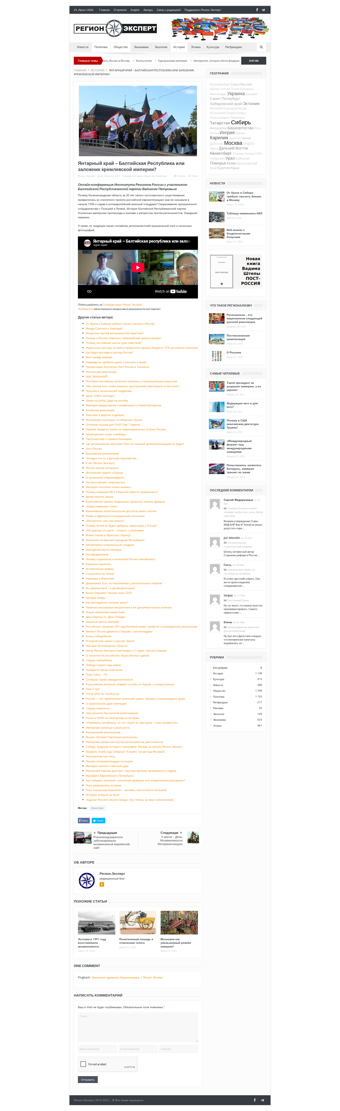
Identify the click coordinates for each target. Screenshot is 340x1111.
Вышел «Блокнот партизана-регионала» (112, 737)
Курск (214, 148)
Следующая (169, 833)
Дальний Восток (233, 148)
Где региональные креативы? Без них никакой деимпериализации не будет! (135, 444)
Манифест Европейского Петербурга (110, 775)
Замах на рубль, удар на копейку (107, 400)
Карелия (219, 137)
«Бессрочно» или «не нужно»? (105, 520)
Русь (257, 128)
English (135, 9)
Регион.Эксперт (86, 176)
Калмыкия (217, 158)
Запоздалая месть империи (104, 549)
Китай (242, 108)
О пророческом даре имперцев (106, 703)
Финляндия (218, 94)
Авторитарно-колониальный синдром (110, 545)
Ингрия (227, 132)
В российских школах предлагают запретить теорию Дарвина (125, 501)
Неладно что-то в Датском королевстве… (112, 458)
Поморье (218, 163)
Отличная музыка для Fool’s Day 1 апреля (113, 424)
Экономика (141, 47)
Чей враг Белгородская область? (107, 646)
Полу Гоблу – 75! (96, 674)
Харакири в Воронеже (100, 578)
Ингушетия (218, 128)
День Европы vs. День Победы (105, 617)
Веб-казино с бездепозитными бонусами (238, 233)
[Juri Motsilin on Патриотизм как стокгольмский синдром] (215, 542)
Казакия (251, 94)
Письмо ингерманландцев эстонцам (109, 761)
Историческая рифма (100, 569)
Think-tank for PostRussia (102, 694)
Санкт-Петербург (225, 98)
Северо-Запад (243, 153)
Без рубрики (220, 667)
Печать (181, 176)
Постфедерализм (97, 554)
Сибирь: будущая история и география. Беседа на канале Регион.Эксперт (134, 746)
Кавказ (240, 133)
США (258, 153)
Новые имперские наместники (105, 612)
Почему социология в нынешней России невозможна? (120, 559)
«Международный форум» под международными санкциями (239, 446)
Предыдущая (107, 833)
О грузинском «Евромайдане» (105, 477)
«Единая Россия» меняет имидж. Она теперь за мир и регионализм (129, 799)
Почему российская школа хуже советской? (114, 343)
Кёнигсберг (97, 808)
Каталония (217, 113)
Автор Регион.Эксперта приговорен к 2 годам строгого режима (126, 650)
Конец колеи (107, 60)
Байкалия (243, 158)
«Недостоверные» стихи (101, 506)
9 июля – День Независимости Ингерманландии (170, 840)
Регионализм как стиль (100, 756)
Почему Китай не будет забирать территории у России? (121, 525)
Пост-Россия (94, 448)
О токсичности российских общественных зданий (117, 655)
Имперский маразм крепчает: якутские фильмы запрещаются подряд (131, 771)
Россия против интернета (102, 468)
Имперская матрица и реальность (108, 727)
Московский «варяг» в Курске (104, 472)
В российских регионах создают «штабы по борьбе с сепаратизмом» (130, 684)
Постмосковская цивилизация (238, 337)
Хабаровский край (226, 103)
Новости (82, 47)
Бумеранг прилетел (98, 564)
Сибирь (241, 122)
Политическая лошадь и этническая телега (136, 941)
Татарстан (220, 123)
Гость (228, 565)
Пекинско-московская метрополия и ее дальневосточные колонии (128, 607)
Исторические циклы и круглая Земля (110, 641)
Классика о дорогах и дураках (105, 415)
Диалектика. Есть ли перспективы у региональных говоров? (124, 583)
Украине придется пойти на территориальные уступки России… (127, 429)
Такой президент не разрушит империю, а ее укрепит (244, 386)
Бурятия (223, 167)
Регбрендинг (233, 47)
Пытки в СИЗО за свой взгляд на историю (112, 718)
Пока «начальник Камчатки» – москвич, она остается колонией (126, 790)
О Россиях (234, 352)
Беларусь (247, 89)
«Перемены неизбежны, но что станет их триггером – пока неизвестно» (132, 722)
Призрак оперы (95, 598)
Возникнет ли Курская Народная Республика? (115, 540)
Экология (161, 47)
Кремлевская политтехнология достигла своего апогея (121, 511)
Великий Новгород (223, 108)
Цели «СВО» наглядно (100, 396)
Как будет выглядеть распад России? (109, 352)
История (179, 47)
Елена (228, 622)
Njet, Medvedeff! (97, 376)
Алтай (225, 89)
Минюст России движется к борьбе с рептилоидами (119, 631)
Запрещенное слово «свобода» (106, 434)
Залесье (235, 138)
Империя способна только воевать (108, 487)
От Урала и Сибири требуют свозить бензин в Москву (120, 323)
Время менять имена (99, 496)
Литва (214, 133)
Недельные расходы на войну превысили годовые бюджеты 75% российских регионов (142, 348)
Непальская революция (101, 372)
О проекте (120, 9)
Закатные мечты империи (102, 622)
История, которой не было (103, 795)
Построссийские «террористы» (105, 482)
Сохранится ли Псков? (100, 573)
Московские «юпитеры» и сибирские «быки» (114, 420)
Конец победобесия (99, 636)
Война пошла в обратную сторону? (108, 535)
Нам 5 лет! (93, 689)
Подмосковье (236, 113)
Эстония (251, 103)
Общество (121, 47)
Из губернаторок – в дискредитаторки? (110, 588)
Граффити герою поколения (104, 670)
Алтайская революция (100, 410)
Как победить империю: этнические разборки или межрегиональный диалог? (135, 780)
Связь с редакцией (169, 9)
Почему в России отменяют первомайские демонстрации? (123, 338)
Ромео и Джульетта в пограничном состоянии (115, 516)
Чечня (246, 138)
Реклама (218, 708)
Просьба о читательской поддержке (109, 391)
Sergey (228, 595)
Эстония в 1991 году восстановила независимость (92, 942)
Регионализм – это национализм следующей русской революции (244, 318)
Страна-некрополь (98, 708)
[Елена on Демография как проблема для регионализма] (215, 626)
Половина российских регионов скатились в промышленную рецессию (131, 381)
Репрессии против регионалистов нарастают (115, 333)
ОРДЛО (248, 143)
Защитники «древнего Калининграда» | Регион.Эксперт (127, 977)
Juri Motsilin (232, 538)
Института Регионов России (139, 184)
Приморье (237, 117)
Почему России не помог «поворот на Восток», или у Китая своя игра (243, 512)
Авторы (148, 9)
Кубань (215, 89)
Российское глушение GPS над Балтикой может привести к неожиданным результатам (141, 626)
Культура (213, 47)
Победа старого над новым (103, 665)
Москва (233, 142)
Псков (235, 89)
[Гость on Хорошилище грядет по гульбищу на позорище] (215, 569)
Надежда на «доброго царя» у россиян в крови (116, 362)
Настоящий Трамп (238, 600)
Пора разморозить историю (103, 785)
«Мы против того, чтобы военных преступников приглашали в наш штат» (132, 386)
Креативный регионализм (102, 453)
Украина (236, 93)
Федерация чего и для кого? (242, 405)
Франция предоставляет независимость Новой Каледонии (123, 405)
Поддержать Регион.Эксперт (203, 9)
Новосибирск (219, 117)
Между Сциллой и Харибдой (104, 328)
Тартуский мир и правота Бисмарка (109, 439)
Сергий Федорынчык (238, 500)
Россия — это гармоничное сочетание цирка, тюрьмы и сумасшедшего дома (135, 698)
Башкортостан (240, 127)
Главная (104, 9)
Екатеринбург (220, 84)
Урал (230, 158)
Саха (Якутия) (241, 84)
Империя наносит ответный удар (107, 766)
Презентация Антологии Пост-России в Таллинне (117, 367)
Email (195, 176)
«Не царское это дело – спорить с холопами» (115, 530)
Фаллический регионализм (103, 732)
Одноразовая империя (135, 60)
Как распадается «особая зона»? (107, 602)
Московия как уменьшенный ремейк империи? (176, 942)
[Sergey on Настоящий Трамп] (215, 599)
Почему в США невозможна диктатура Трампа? (243, 423)
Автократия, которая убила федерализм (182, 60)
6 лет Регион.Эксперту (100, 463)
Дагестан (216, 143)
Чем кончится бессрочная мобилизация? (112, 713)
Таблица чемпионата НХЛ (244, 213)
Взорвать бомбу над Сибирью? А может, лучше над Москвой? (125, 751)
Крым (235, 167)
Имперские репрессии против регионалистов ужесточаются (124, 742)
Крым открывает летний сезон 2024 (109, 593)
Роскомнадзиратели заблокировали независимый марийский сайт (111, 842)
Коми (231, 163)
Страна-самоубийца (99, 660)
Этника (195, 47)
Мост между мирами (99, 357)
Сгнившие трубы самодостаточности (109, 679)
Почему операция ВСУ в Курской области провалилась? (122, 492)
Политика (100, 47)
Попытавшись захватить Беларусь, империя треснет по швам (244, 468)
